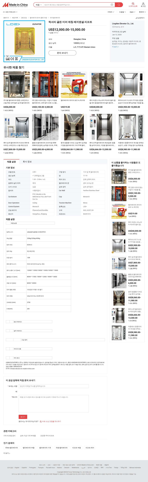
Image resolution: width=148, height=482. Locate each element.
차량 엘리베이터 (62, 448)
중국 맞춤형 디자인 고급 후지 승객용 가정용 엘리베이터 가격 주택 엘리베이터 (135, 293)
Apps (131, 12)
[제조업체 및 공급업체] (15, 4)
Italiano (59, 467)
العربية (83, 467)
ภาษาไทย (109, 467)
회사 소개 (42, 465)
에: (16, 391)
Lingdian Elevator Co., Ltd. (123, 23)
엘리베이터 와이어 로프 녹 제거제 (135, 206)
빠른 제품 (99, 465)
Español (24, 467)
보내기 (22, 417)
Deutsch (66, 467)
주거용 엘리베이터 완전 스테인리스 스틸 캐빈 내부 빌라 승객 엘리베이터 (135, 171)
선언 (49, 465)
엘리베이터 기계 (45, 448)
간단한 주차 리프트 (47, 435)
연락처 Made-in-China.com (85, 465)
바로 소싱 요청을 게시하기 (50, 421)
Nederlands (75, 467)
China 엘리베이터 (11, 448)
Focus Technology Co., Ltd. (76, 472)
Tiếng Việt (124, 467)
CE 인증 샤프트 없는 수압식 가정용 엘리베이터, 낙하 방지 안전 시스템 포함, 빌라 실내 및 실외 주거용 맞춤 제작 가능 (135, 188)
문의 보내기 (62, 53)
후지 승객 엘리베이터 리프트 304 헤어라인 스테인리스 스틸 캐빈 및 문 (135, 258)
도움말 (121, 12)
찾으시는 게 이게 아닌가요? (28, 421)
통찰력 (107, 465)
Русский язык (50, 467)
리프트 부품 (76, 448)
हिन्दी (102, 467)
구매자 (109, 12)
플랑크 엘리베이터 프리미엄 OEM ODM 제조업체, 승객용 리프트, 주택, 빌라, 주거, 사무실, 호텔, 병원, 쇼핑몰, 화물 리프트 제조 (135, 275)
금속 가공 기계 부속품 (28, 435)
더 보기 (114, 47)
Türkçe (116, 467)
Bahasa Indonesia (135, 467)
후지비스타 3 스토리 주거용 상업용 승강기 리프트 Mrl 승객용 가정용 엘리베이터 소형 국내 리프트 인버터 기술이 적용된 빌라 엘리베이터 (135, 240)
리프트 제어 (90, 448)
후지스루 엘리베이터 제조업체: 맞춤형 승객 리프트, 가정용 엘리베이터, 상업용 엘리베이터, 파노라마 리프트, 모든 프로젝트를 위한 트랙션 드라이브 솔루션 (135, 310)
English (17, 467)
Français (41, 467)
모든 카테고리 (10, 12)
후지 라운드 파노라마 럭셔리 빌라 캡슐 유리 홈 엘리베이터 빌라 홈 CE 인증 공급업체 (135, 223)
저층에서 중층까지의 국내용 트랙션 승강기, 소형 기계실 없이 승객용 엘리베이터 (135, 327)
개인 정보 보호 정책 (69, 465)
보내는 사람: (12, 386)
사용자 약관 (56, 465)
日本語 (96, 467)
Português (32, 467)
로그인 (143, 6)
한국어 (90, 467)
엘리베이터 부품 (28, 448)
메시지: (14, 397)
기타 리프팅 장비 (9, 435)
